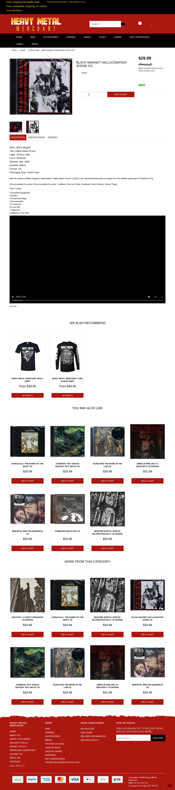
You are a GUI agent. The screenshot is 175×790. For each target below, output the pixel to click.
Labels (20, 44)
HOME (19, 37)
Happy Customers (20, 739)
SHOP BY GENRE (53, 751)
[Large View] (16, 127)
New (32, 37)
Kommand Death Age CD (67, 531)
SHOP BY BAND (53, 747)
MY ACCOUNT (87, 729)
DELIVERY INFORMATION (93, 736)
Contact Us (16, 754)
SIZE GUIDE (86, 732)
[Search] (123, 24)
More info (156, 64)
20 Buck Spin (33, 50)
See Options (27, 395)
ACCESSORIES (52, 736)
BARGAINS (50, 755)
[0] (136, 25)
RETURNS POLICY (90, 740)
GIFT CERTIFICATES (55, 759)
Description (18, 137)
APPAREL (49, 732)
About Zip (15, 758)
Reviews (52, 137)
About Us (15, 735)
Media (35, 44)
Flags (102, 37)
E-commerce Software (138, 786)
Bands (87, 37)
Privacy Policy (18, 746)
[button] (170, 785)
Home (14, 50)
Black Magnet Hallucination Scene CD (58, 50)
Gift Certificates (140, 37)
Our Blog (15, 761)
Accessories (50, 37)
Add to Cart (120, 94)
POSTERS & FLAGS (54, 744)
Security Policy (19, 743)
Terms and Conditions (22, 750)
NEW (47, 729)
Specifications (36, 137)
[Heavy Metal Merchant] (37, 24)
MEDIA (48, 740)
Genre (118, 37)
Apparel (71, 37)
